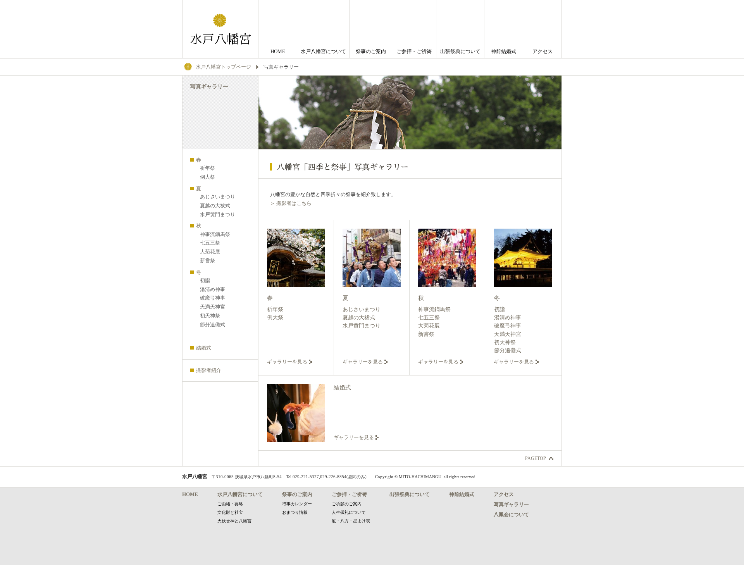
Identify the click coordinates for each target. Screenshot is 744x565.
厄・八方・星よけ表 (351, 520)
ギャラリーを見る (287, 362)
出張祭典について (460, 51)
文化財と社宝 (230, 512)
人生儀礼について (349, 512)
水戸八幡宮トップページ (223, 67)
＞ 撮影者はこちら (291, 203)
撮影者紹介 (208, 370)
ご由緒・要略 (230, 503)
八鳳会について (511, 514)
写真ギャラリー (511, 504)
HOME (277, 51)
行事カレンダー (297, 503)
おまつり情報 (295, 512)
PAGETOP (535, 458)
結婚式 (342, 387)
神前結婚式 (503, 51)
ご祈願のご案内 (347, 503)
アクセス (542, 51)
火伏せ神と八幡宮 (234, 520)
